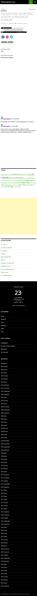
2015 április (4, 573)
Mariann (7, 185)
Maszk (10, 42)
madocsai (32, 182)
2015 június (4, 567)
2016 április (4, 536)
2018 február (4, 468)
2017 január (4, 508)
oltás (24, 185)
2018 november (5, 444)
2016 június (4, 530)
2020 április (4, 425)
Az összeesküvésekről (6, 275)
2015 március (4, 576)
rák (34, 185)
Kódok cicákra (4, 272)
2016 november (5, 515)
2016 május (4, 533)
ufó (9, 186)
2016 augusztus (5, 524)
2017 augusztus (5, 487)
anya (6, 174)
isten (8, 182)
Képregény (3, 325)
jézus (11, 182)
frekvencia (26, 178)
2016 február (4, 542)
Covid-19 (4, 42)
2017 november (5, 478)
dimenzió (22, 174)
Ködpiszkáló (4, 349)
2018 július (4, 453)
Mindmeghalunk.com (8, 2)
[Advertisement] (18, 216)
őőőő (5, 50)
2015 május (4, 570)
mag (35, 182)
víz (17, 186)
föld (32, 178)
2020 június (4, 419)
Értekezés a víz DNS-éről (7, 263)
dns (26, 174)
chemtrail (15, 175)
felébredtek (12, 178)
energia (29, 174)
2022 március (4, 376)
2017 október (4, 481)
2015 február (4, 580)
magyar (3, 185)
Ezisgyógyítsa (4, 343)
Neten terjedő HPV (6, 257)
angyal (2, 174)
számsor (2, 186)
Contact (27, 593)
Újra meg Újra (4, 352)
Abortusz (3, 254)
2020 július (4, 416)
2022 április (4, 372)
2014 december (5, 586)
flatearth (19, 178)
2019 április (4, 437)
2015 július (4, 564)
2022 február (4, 379)
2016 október (4, 518)
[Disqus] (18, 88)
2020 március (4, 428)
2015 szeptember (5, 558)
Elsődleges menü (35, 2)
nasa (13, 185)
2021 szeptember (5, 391)
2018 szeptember (5, 447)
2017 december (5, 474)
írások (19, 186)
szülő (6, 186)
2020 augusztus (5, 413)
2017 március (4, 502)
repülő (27, 185)
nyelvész (16, 185)
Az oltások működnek (6, 247)
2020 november (5, 406)
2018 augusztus (5, 450)
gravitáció (21, 180)
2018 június (4, 456)
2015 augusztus (5, 561)
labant (19, 182)
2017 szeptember (5, 484)
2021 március (4, 400)
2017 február (4, 505)
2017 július (4, 490)
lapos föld (25, 183)
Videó (2, 328)
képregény (14, 182)
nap (10, 185)
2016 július (4, 527)
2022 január (4, 382)
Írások (2, 322)
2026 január (4, 363)
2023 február (4, 366)
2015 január (4, 583)
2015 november (5, 552)
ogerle (20, 185)
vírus (15, 186)
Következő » (32, 9)
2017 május (4, 496)
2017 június (4, 493)
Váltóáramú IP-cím (6, 266)
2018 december (5, 440)
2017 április (4, 499)
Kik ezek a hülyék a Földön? (8, 346)
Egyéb (2, 316)
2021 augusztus (5, 394)
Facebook (4, 11)
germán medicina (10, 180)
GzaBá (26, 180)
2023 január (4, 369)
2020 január (4, 434)
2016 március (4, 539)
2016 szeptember (5, 521)
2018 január (4, 471)
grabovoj (16, 180)
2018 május (4, 459)
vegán (12, 186)
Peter (11, 23)
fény (30, 178)
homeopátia (4, 182)
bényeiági (9, 174)
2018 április (4, 462)
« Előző (3, 9)
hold (34, 180)
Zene (2, 331)
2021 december (5, 385)
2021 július (4, 397)
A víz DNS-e (4, 250)
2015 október (4, 555)
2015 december (5, 549)
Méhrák (3, 260)
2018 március (4, 465)
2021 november (5, 388)
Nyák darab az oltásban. (7, 56)
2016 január (4, 546)
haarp (30, 180)
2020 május (4, 422)
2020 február (4, 431)
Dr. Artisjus (4, 244)
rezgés (31, 185)
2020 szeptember (5, 410)
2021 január (4, 403)
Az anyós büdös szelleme (7, 269)
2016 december (5, 512)
